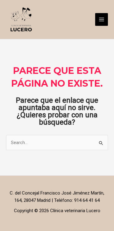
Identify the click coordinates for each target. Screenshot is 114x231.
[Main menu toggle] (101, 19)
